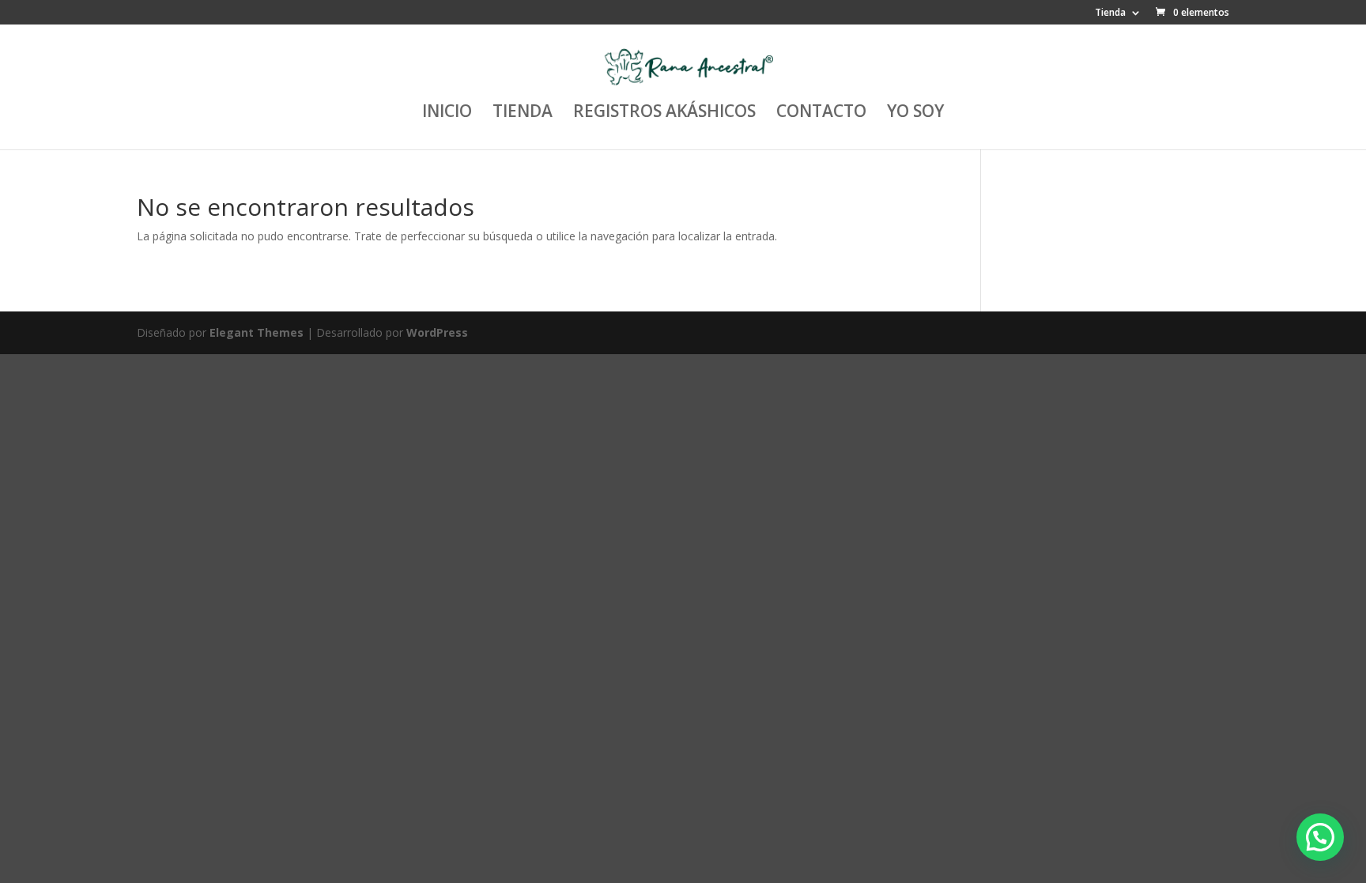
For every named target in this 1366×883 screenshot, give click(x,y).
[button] (1320, 837)
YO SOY (915, 113)
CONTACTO (821, 113)
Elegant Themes (256, 332)
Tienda (1110, 13)
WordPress (437, 332)
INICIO (447, 113)
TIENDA (522, 113)
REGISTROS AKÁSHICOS (664, 113)
